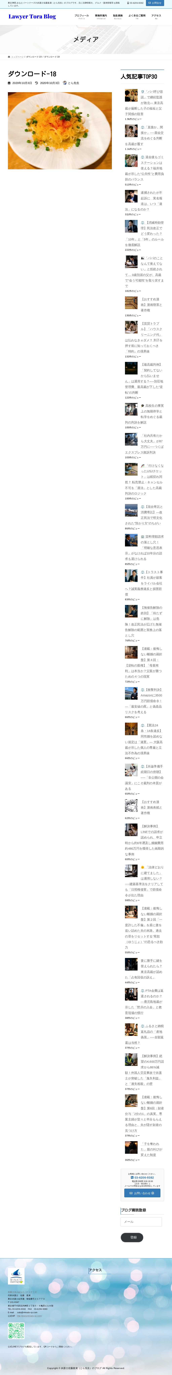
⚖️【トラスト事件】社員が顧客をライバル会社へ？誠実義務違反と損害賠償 (144, 583)
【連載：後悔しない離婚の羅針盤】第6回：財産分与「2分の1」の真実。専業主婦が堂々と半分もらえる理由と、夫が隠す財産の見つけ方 (144, 1113)
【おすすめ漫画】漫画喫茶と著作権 (151, 305)
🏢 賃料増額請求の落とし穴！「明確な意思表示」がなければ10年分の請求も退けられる (144, 548)
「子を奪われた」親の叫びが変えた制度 (151, 1149)
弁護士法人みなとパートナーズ (22, 1292)
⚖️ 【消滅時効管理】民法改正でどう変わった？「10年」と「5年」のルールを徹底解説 (144, 234)
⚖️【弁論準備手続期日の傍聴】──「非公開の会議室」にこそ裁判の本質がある (144, 777)
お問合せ (157, 3)
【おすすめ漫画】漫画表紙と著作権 (151, 807)
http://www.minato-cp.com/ (29, 1316)
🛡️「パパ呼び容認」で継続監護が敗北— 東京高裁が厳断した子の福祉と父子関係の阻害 (144, 103)
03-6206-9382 (136, 3)
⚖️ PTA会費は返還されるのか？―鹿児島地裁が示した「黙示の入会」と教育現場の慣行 (144, 1002)
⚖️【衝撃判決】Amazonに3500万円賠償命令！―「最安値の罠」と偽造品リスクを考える (144, 701)
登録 (133, 1237)
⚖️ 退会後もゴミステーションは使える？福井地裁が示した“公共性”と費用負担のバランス (144, 168)
